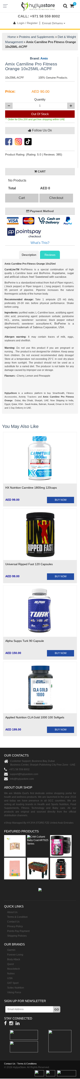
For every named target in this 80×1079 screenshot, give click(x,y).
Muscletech (13, 968)
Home (12, 37)
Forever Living (15, 954)
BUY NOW (60, 499)
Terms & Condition (17, 917)
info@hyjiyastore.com (22, 778)
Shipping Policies (17, 935)
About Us (12, 912)
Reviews (50, 254)
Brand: (39, 58)
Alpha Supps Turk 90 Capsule (24, 640)
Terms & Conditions (27, 1063)
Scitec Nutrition (15, 987)
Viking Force (14, 992)
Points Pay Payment (18, 931)
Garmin (11, 950)
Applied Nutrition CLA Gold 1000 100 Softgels (34, 717)
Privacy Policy (15, 926)
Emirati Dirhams (53, 23)
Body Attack (13, 959)
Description (29, 254)
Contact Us (13, 921)
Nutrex (11, 973)
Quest (10, 964)
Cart (22, 198)
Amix (44, 58)
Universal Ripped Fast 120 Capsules (29, 564)
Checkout (56, 198)
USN (10, 978)
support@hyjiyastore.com (24, 774)
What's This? (40, 243)
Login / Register (27, 23)
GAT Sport (12, 983)
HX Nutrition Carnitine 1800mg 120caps (31, 487)
